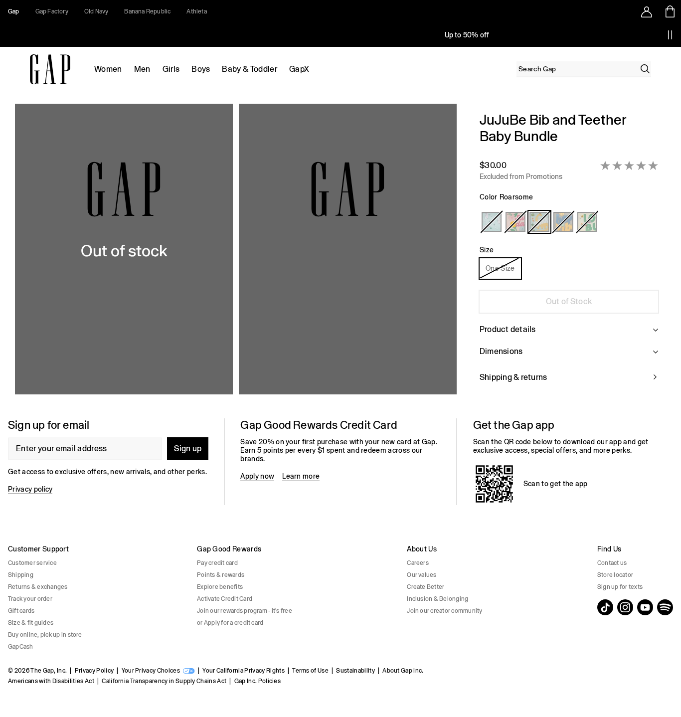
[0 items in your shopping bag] (669, 11)
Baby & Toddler (249, 69)
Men (142, 69)
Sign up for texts (620, 586)
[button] (236, 253)
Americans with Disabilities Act (51, 681)
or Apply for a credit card (230, 622)
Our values (421, 574)
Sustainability (355, 670)
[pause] (670, 35)
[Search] (645, 69)
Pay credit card (217, 562)
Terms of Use (310, 670)
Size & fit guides (30, 622)
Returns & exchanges (38, 586)
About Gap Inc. (402, 670)
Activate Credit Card (224, 598)
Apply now (257, 476)
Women (108, 69)
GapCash (20, 646)
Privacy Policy (94, 670)
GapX (299, 69)
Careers (418, 562)
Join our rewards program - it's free (244, 610)
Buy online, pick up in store (45, 634)
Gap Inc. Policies (257, 681)
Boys (200, 69)
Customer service (32, 562)
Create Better (425, 586)
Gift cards (21, 610)
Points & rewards (220, 574)
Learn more (301, 476)
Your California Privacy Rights (243, 670)
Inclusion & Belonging (437, 598)
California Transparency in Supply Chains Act (164, 681)
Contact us (612, 562)
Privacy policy (30, 489)
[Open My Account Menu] (646, 11)
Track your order (30, 598)
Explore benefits (220, 586)
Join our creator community (444, 610)
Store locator (615, 574)
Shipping (20, 574)
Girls (171, 69)
